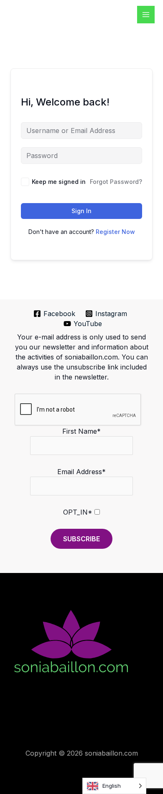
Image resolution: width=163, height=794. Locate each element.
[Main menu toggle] (146, 14)
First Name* (81, 431)
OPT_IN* (77, 512)
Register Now (115, 231)
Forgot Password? (116, 181)
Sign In (81, 210)
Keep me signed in (59, 181)
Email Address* (81, 471)
